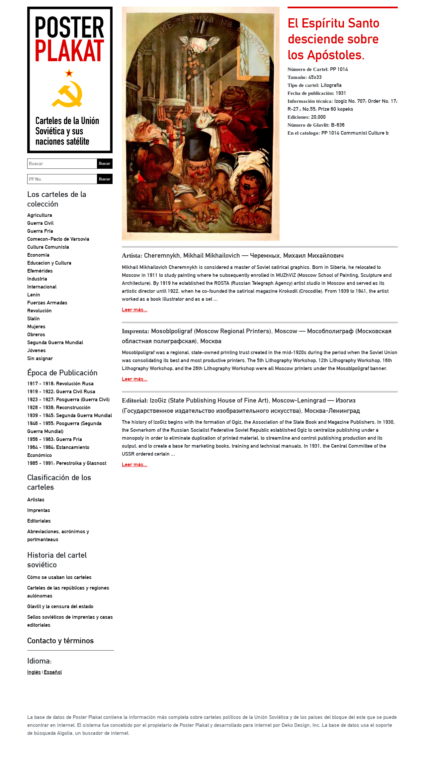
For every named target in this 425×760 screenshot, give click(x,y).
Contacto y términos (60, 640)
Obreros (36, 334)
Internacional (41, 287)
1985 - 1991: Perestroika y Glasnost (66, 463)
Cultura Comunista (48, 247)
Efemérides (40, 271)
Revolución (39, 310)
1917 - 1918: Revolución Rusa (60, 383)
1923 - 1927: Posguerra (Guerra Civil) (68, 399)
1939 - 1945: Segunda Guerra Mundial (69, 415)
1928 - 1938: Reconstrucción (59, 407)
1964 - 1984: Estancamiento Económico (58, 451)
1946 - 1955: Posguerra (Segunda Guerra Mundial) (64, 427)
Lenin (33, 294)
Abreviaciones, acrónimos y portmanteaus (58, 535)
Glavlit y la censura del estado (60, 606)
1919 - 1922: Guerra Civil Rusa (61, 391)
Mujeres (36, 326)
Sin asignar (40, 358)
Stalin (33, 318)
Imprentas (38, 510)
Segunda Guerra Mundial (55, 342)
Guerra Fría (40, 231)
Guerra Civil (40, 223)
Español (53, 672)
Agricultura (39, 215)
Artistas (35, 499)
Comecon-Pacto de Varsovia (58, 239)
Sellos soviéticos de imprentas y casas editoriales (70, 621)
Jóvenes (36, 350)
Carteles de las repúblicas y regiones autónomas (68, 592)
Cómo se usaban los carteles (59, 577)
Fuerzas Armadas (47, 302)
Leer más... (134, 309)
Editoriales (39, 521)
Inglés (34, 672)
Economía (38, 255)
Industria (37, 279)
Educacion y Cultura (49, 263)
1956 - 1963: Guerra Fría (54, 439)
